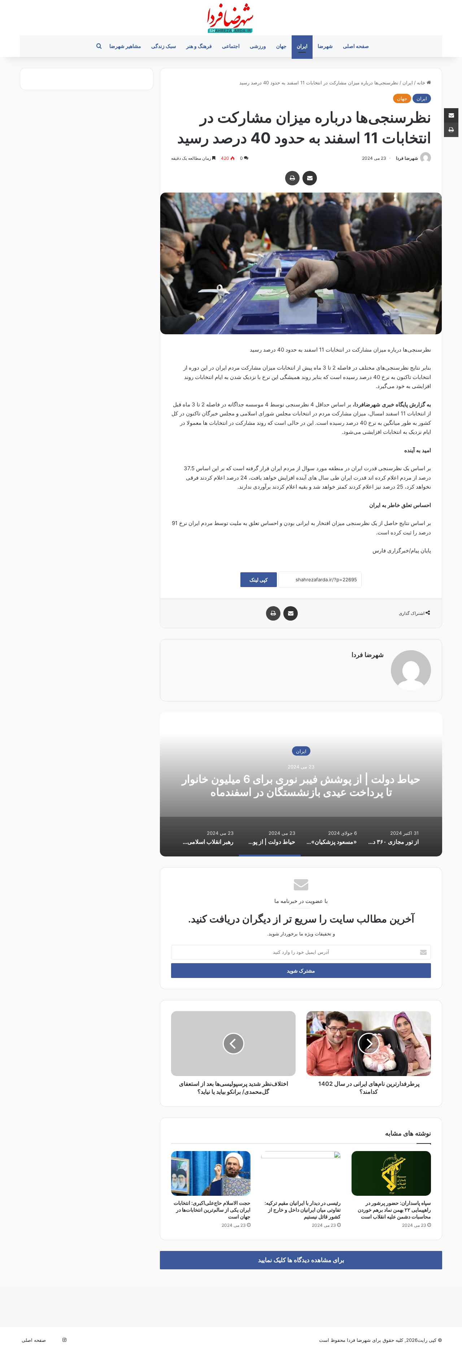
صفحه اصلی (356, 46)
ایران (302, 46)
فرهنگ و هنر (199, 46)
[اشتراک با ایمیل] (309, 178)
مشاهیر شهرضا (125, 46)
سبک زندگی (163, 46)
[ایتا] (55, 1340)
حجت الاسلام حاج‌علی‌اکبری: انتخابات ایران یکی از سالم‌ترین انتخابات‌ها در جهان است (212, 1210)
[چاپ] (292, 178)
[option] (301, 784)
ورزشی (258, 46)
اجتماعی (231, 46)
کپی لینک (258, 580)
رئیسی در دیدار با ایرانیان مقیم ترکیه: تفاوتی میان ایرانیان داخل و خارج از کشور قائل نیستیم (303, 1210)
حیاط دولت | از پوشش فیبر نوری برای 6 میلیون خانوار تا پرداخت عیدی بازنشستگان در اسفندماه (301, 785)
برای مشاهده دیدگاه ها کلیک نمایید (301, 1260)
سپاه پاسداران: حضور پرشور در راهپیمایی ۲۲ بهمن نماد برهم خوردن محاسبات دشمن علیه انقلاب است (394, 1210)
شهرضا (325, 46)
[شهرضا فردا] (231, 17)
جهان (281, 46)
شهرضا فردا (407, 158)
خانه (422, 82)
